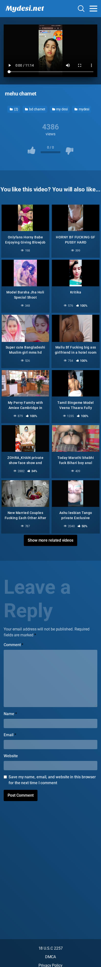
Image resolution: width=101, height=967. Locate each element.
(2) (15, 109)
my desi (61, 109)
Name (10, 713)
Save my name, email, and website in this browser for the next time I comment (52, 780)
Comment (13, 644)
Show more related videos (50, 540)
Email (10, 735)
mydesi (83, 109)
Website (11, 756)
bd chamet (36, 109)
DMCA (50, 957)
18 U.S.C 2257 (50, 948)
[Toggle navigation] (93, 9)
